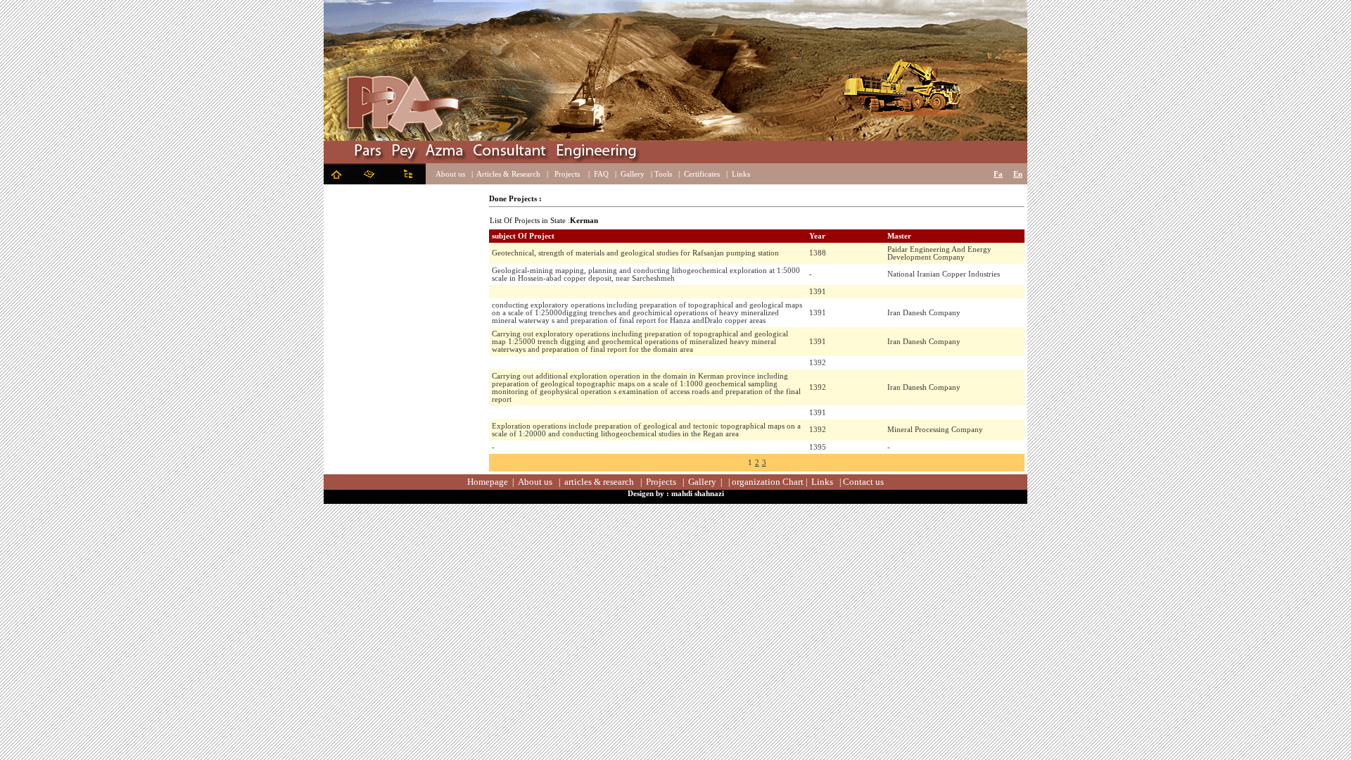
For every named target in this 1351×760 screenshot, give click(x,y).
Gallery (633, 174)
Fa (998, 174)
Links (741, 174)
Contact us (863, 481)
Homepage (487, 481)
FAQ (601, 174)
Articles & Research (508, 174)
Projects (567, 174)
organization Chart (768, 481)
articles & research (599, 481)
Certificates (702, 174)
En (1017, 174)
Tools (663, 174)
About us (450, 174)
